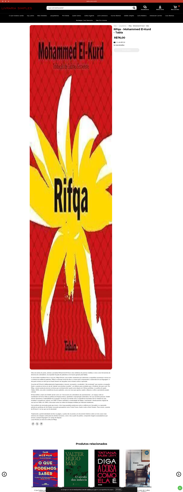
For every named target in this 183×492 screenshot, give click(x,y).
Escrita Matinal (116, 15)
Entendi (118, 489)
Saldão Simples (129, 15)
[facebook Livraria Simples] (5, 1)
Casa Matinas (169, 15)
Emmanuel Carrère (156, 15)
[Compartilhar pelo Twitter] (37, 424)
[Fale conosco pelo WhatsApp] (180, 488)
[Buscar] (134, 8)
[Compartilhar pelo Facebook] (33, 424)
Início (115, 26)
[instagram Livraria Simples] (2, 1)
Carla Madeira (141, 15)
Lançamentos (54, 15)
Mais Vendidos (42, 15)
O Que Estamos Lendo (16, 15)
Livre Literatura (102, 15)
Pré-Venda (65, 15)
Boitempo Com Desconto (84, 20)
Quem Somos (76, 15)
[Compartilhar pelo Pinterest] (41, 424)
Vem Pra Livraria (101, 20)
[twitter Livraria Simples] (8, 1)
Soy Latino (30, 15)
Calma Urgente (89, 15)
